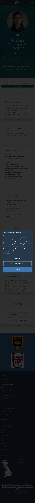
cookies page (7, 253)
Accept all (17, 269)
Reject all (17, 258)
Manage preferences (17, 263)
